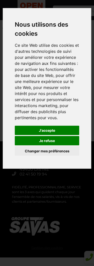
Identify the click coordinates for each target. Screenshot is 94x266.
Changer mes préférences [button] (47, 151)
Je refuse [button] (47, 141)
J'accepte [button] (47, 130)
